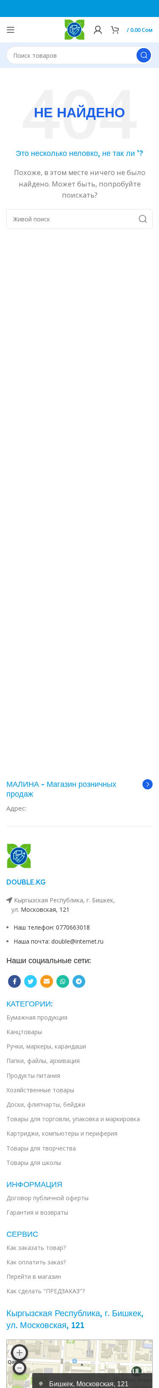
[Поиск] (144, 55)
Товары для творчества (41, 1148)
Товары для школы (33, 1163)
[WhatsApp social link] (62, 981)
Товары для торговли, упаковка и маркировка (73, 1119)
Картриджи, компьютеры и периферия (61, 1133)
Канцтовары (24, 1032)
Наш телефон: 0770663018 (52, 927)
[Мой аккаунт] (97, 29)
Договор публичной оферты (47, 1198)
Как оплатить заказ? (36, 1262)
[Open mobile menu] (10, 29)
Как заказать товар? (36, 1248)
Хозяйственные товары (40, 1090)
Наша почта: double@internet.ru (58, 941)
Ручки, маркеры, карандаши (46, 1046)
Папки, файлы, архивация (43, 1061)
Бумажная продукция (36, 1017)
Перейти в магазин (33, 1276)
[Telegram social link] (79, 981)
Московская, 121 (45, 909)
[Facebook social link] (14, 981)
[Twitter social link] (30, 981)
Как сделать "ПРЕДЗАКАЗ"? (45, 1291)
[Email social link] (46, 981)
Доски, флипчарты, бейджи (45, 1104)
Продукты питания (33, 1075)
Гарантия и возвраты (37, 1212)
